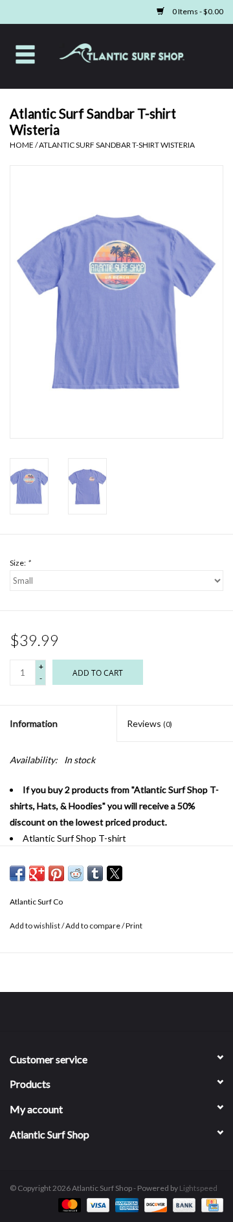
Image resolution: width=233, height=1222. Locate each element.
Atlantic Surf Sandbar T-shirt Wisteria (117, 145)
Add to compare (93, 925)
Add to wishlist (35, 925)
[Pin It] (56, 873)
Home (22, 145)
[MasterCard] (68, 1204)
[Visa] (96, 1204)
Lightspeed (198, 1188)
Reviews (149, 723)
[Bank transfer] (182, 1204)
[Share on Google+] (37, 873)
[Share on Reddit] (75, 873)
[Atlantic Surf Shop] (142, 54)
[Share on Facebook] (17, 873)
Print (134, 925)
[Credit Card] (210, 1204)
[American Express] (125, 1204)
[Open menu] (25, 54)
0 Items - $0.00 (197, 11)
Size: (20, 563)
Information (34, 723)
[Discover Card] (154, 1204)
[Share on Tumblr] (95, 873)
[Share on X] (114, 873)
